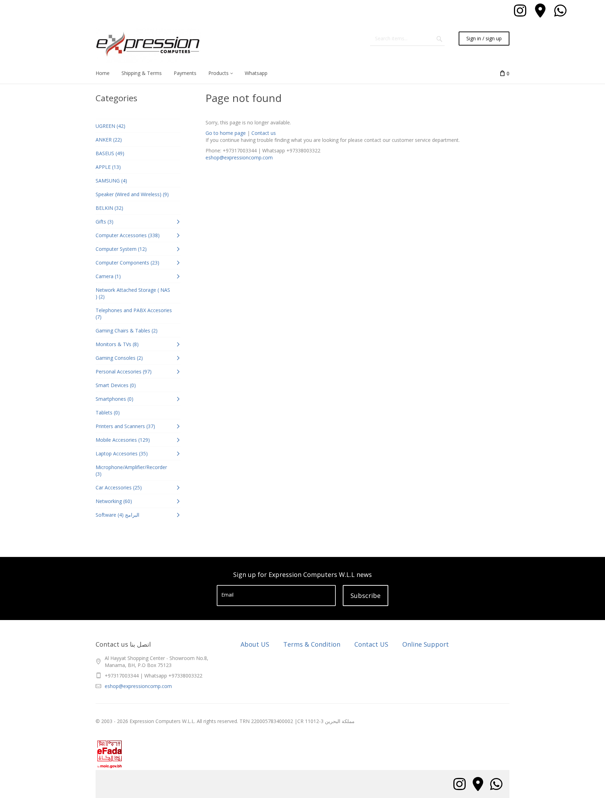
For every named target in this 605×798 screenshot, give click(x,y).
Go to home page (226, 133)
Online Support (425, 644)
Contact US (371, 644)
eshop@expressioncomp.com (239, 157)
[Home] (148, 45)
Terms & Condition (311, 644)
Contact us (263, 133)
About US (255, 644)
